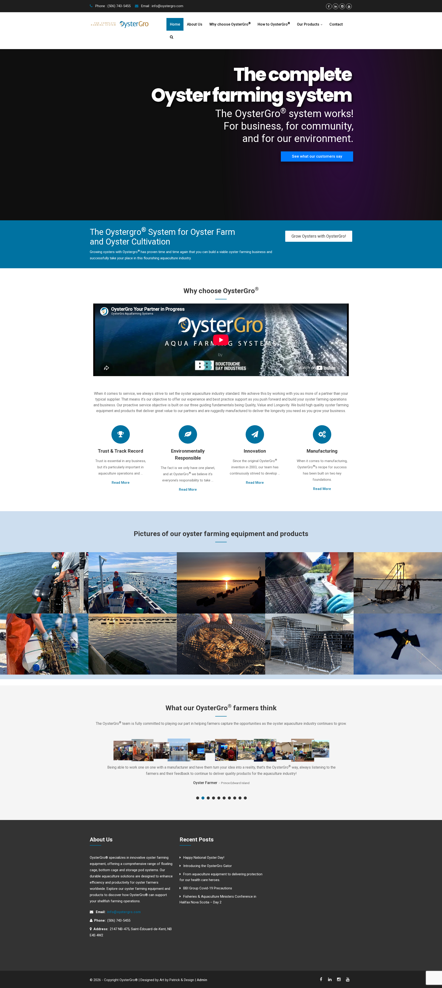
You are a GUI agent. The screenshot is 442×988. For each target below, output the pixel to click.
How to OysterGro (274, 24)
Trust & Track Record (120, 451)
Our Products (311, 24)
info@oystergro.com (124, 912)
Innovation (255, 451)
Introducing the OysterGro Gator (207, 866)
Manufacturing (322, 451)
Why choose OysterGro (230, 24)
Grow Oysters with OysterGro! (318, 236)
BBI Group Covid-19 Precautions (207, 888)
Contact (336, 24)
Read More (121, 483)
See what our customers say (317, 156)
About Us (194, 24)
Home (175, 24)
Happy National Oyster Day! (203, 857)
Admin (202, 980)
